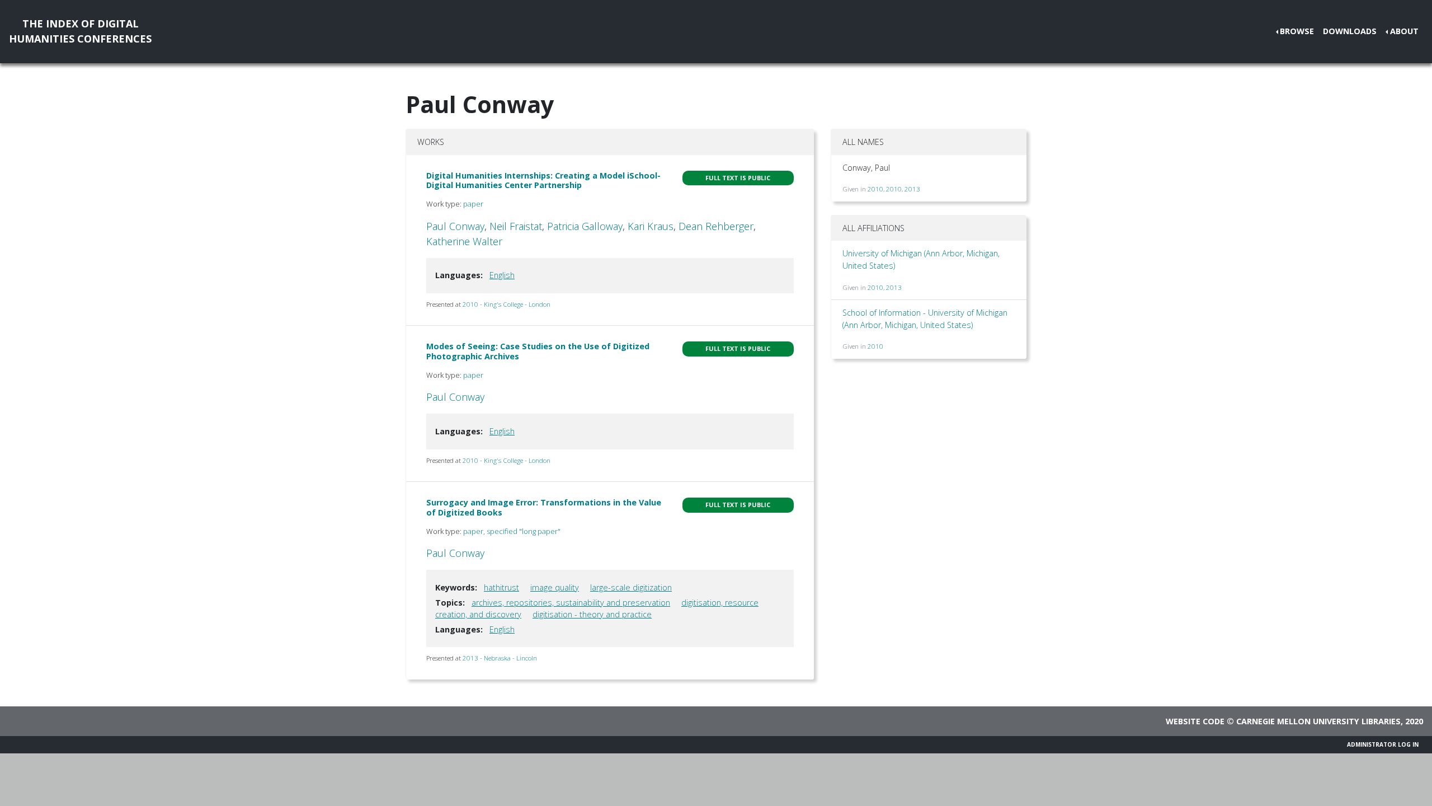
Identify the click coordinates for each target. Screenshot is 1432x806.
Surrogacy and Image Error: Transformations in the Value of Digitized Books (543, 507)
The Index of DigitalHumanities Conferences (80, 31)
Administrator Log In (1383, 744)
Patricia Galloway (585, 226)
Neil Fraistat (515, 226)
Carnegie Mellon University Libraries (1318, 721)
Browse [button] (1297, 31)
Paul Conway (455, 226)
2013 (912, 189)
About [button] (1404, 31)
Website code (1195, 721)
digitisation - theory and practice (592, 614)
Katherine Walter (464, 241)
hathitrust (501, 587)
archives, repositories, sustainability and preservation (571, 602)
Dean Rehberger (716, 226)
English (502, 275)
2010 (875, 189)
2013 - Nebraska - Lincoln (500, 658)
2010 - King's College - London (506, 304)
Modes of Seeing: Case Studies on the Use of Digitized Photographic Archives (537, 351)
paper (473, 204)
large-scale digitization (631, 587)
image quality (554, 587)
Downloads (1350, 31)
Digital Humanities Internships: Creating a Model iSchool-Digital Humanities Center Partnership (543, 180)
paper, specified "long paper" (511, 531)
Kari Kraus (650, 226)
